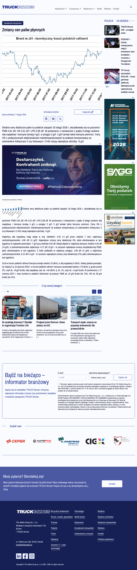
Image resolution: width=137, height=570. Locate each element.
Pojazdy (54, 527)
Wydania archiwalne (105, 516)
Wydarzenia (88, 8)
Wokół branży (79, 516)
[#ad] (52, 170)
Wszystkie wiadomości (60, 511)
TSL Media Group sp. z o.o (33, 564)
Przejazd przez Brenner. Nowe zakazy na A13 (50, 323)
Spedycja (54, 539)
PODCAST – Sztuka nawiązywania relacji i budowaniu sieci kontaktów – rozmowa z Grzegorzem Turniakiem (128, 52)
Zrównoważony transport (83, 533)
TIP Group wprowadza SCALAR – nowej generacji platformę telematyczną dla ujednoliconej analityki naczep (128, 81)
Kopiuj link (86, 112)
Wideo (99, 8)
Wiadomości (60, 8)
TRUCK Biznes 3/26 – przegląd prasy (127, 29)
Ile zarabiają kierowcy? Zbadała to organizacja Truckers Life (17, 323)
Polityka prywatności (106, 539)
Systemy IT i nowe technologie (58, 546)
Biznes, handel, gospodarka (62, 516)
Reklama (107, 8)
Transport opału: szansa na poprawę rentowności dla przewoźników (83, 325)
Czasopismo (74, 8)
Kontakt (116, 8)
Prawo (53, 533)
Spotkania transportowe (107, 522)
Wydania (101, 511)
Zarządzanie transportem (13, 23)
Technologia (79, 511)
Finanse (54, 522)
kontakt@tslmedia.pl (24, 544)
